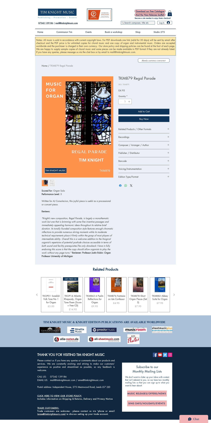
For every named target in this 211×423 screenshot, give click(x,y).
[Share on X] (131, 185)
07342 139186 (45, 23)
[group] (105, 295)
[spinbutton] (125, 101)
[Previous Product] (37, 294)
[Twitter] (165, 355)
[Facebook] (155, 355)
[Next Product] (174, 294)
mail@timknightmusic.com (66, 23)
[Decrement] (120, 101)
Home (44, 65)
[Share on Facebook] (120, 185)
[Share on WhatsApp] (125, 185)
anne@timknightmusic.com (91, 380)
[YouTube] (160, 355)
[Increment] (129, 101)
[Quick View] (51, 284)
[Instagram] (170, 355)
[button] (169, 13)
